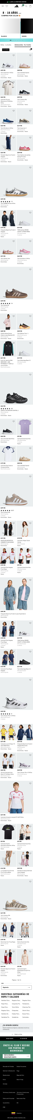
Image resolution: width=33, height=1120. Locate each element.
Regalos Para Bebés (16, 1001)
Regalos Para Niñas (5, 1011)
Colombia (19, 1113)
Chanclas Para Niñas (26, 1007)
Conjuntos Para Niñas (16, 1004)
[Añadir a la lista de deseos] (13, 55)
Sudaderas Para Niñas (15, 1017)
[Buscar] (26, 6)
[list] (16, 45)
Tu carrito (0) (23, 1038)
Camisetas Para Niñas (25, 1017)
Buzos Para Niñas (25, 1014)
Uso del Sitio (6, 1102)
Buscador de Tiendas (8, 1066)
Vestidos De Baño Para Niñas (4, 1014)
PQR (4, 1107)
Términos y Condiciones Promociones (23, 1093)
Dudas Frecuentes (21, 1066)
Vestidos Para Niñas (5, 1001)
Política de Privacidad (8, 1098)
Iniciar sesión (9, 1038)
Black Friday (20, 1079)
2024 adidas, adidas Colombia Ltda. (16, 1117)
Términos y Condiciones (9, 1092)
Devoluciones (6, 1075)
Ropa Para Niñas (4, 1004)
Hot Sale (5, 1084)
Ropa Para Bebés (4, 1007)
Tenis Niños (15, 1007)
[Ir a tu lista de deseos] (7, 6)
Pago (18, 1071)
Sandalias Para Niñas (5, 1017)
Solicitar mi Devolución (9, 1071)
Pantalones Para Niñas (25, 1004)
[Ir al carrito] (30, 6)
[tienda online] (16, 7)
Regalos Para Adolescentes (26, 1001)
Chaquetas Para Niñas (15, 1011)
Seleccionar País (21, 1098)
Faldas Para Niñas (15, 1014)
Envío (4, 1079)
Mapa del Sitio (20, 1075)
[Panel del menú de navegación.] (3, 6)
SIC (17, 1102)
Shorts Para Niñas (25, 1011)
